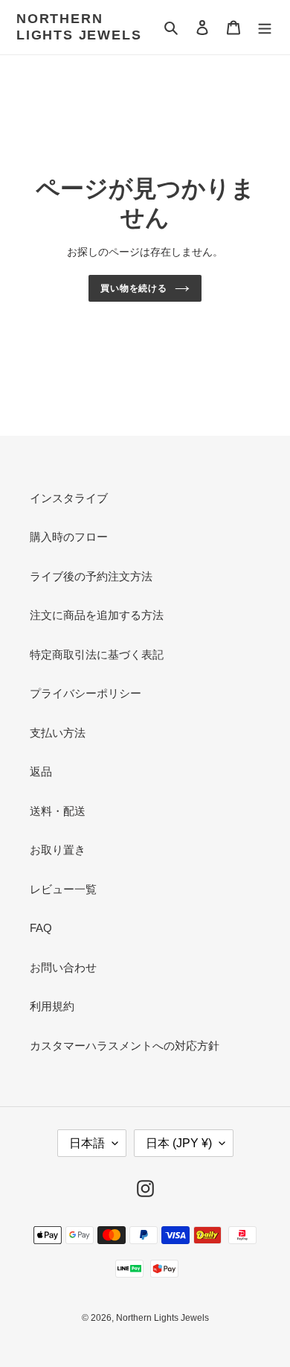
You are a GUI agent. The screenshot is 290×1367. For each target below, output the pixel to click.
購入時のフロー (69, 536)
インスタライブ (69, 498)
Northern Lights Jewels (78, 26)
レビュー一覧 (63, 889)
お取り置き (58, 849)
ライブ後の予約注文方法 (91, 576)
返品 (41, 771)
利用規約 (52, 1006)
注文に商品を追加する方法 (97, 615)
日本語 (87, 1143)
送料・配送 (58, 811)
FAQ (41, 928)
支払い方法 (58, 732)
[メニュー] (264, 27)
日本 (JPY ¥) (179, 1143)
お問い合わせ (63, 967)
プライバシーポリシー (85, 693)
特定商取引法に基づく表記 (97, 654)
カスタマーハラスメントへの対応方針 (124, 1045)
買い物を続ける (134, 288)
